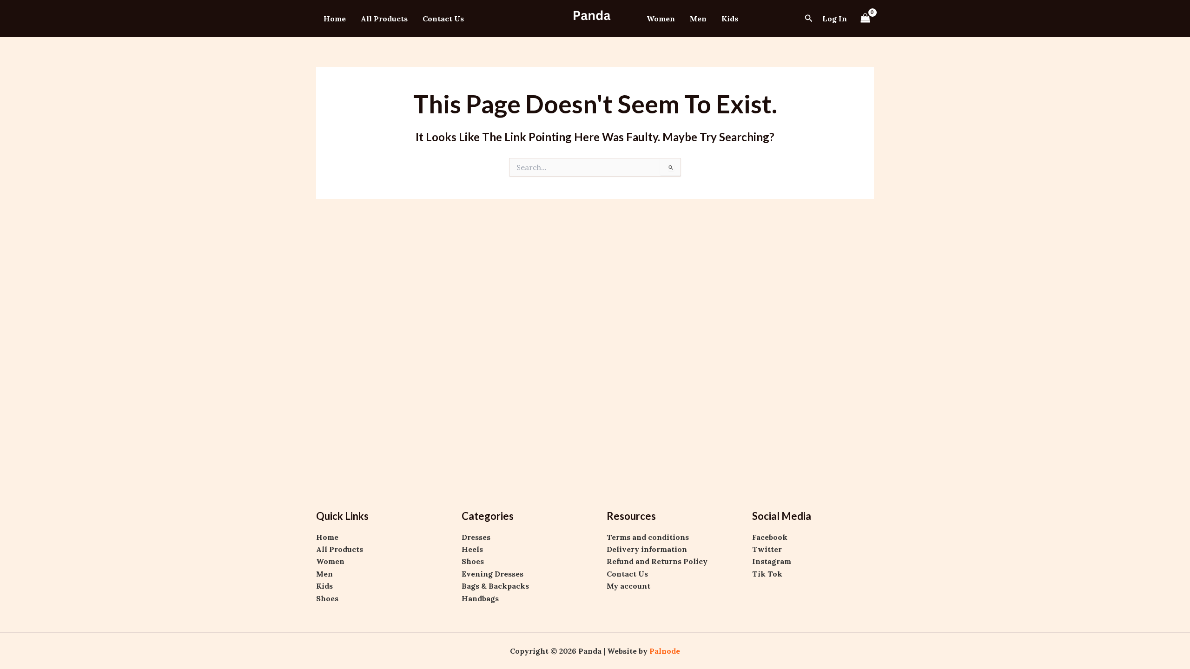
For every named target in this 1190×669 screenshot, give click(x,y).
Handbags (480, 598)
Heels (472, 549)
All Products (384, 18)
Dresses (476, 537)
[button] (809, 19)
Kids (729, 18)
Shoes (327, 598)
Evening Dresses (492, 573)
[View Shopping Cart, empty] (865, 18)
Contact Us (443, 18)
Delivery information (647, 549)
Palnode (664, 651)
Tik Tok (767, 573)
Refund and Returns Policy (657, 561)
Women (661, 18)
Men (698, 18)
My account (628, 585)
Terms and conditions (648, 537)
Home (335, 18)
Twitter (767, 549)
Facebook (769, 537)
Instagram (771, 561)
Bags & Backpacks (495, 585)
